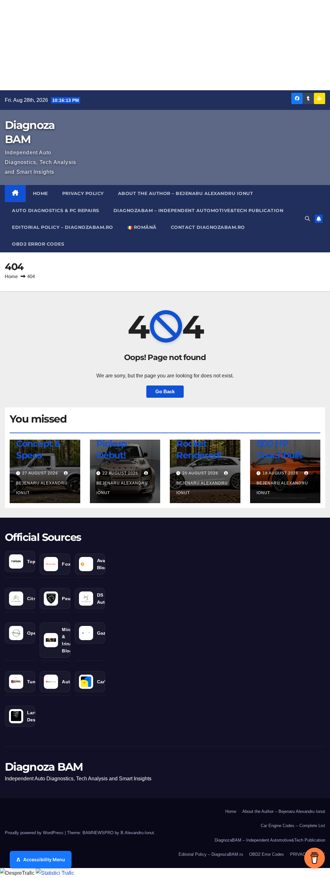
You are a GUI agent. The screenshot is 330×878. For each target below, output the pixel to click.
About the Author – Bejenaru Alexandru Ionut (185, 193)
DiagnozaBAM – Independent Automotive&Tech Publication (198, 210)
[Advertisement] (165, 45)
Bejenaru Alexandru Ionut (42, 488)
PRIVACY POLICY (83, 193)
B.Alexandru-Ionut (137, 832)
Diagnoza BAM (44, 767)
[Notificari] (319, 219)
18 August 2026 (281, 473)
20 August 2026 (200, 473)
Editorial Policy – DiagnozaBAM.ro (62, 227)
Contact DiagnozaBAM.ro (208, 227)
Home (40, 193)
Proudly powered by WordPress (35, 832)
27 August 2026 (40, 473)
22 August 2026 (121, 473)
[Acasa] (15, 193)
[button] (307, 218)
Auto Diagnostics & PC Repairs (55, 210)
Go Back (165, 391)
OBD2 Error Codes (38, 244)
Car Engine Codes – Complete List (293, 825)
